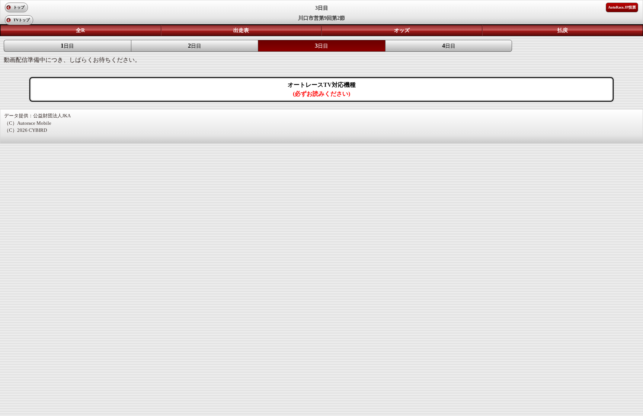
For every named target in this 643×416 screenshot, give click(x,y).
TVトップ (21, 20)
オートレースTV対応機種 (322, 89)
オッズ (402, 30)
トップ (19, 7)
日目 (67, 45)
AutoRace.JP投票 (622, 7)
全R (80, 30)
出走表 (241, 30)
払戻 (562, 30)
